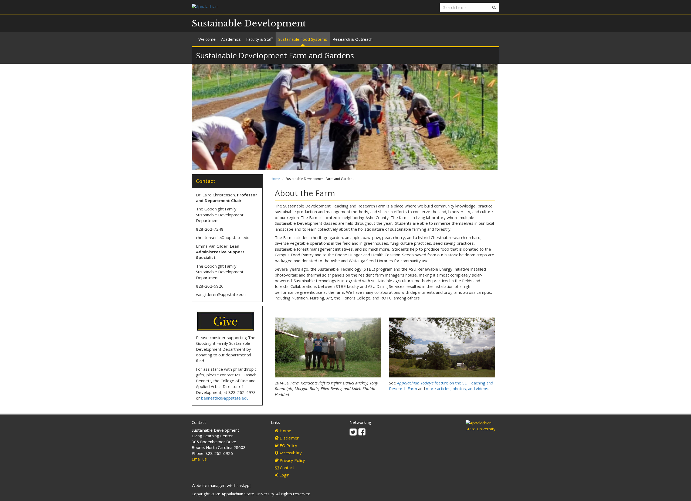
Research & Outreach (352, 39)
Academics (231, 39)
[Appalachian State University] (266, 7)
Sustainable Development (249, 23)
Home (275, 178)
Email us (199, 459)
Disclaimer (289, 438)
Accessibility (290, 452)
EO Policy (288, 445)
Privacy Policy (292, 460)
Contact (286, 467)
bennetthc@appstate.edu (225, 398)
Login (283, 475)
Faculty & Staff (259, 39)
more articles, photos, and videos (457, 388)
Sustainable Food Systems (302, 39)
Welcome (207, 39)
